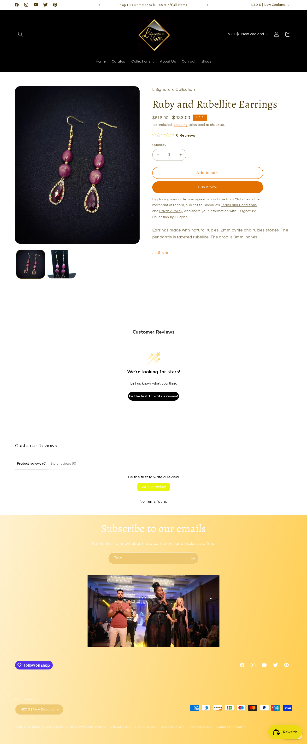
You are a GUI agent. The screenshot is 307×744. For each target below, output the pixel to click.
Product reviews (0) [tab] (32, 463)
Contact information (231, 727)
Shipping (181, 125)
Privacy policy (145, 727)
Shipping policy (200, 727)
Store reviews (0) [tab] (63, 463)
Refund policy (120, 727)
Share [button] (163, 252)
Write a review (154, 487)
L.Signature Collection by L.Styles (51, 727)
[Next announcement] (207, 5)
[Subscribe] (193, 558)
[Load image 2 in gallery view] (61, 264)
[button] (20, 34)
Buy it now (208, 187)
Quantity (159, 144)
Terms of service (172, 727)
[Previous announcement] (99, 5)
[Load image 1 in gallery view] (30, 264)
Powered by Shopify (90, 727)
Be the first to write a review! (153, 396)
